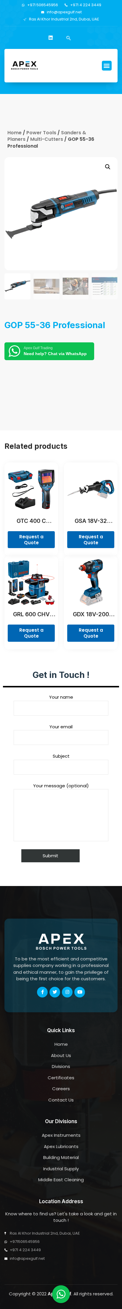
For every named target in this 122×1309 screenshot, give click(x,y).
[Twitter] (54, 992)
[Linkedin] (50, 37)
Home (14, 132)
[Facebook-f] (42, 992)
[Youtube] (79, 992)
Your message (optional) (61, 786)
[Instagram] (67, 992)
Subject (61, 756)
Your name (61, 697)
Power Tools (41, 132)
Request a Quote (31, 540)
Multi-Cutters (46, 139)
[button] (107, 66)
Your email (61, 727)
